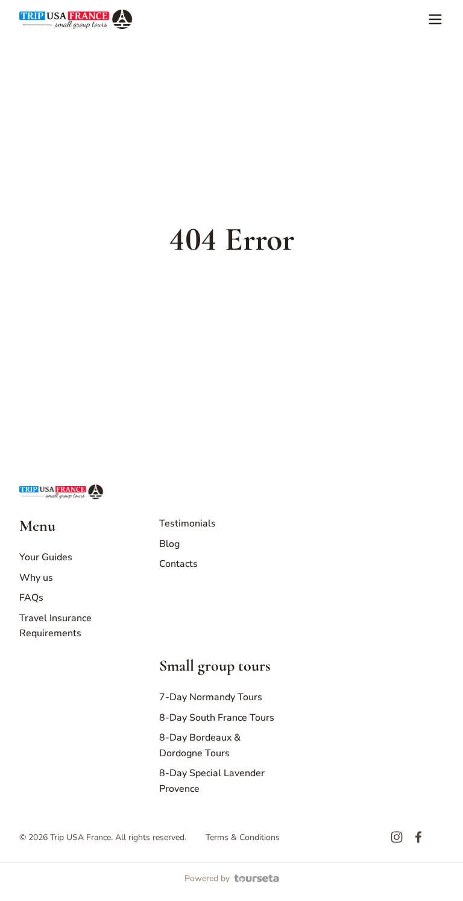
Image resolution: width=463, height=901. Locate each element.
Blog (169, 544)
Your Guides (45, 557)
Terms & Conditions (243, 837)
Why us (36, 577)
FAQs (31, 597)
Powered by (207, 878)
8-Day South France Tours (216, 717)
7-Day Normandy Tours (210, 697)
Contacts (178, 564)
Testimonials (187, 523)
